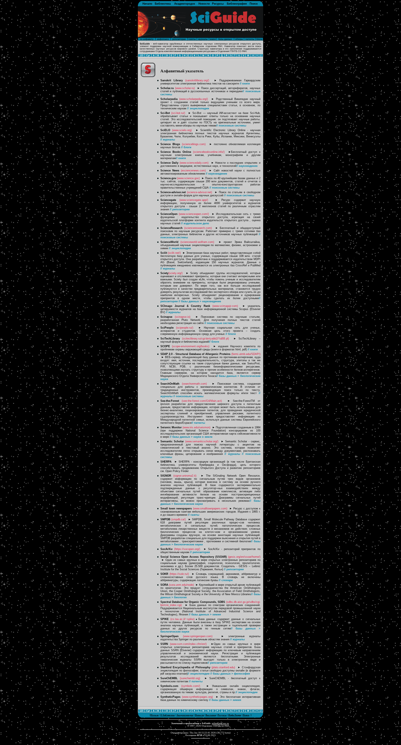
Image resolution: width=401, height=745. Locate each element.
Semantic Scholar (172, 441)
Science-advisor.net (173, 192)
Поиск (254, 3)
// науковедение (247, 165)
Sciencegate (168, 200)
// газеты (193, 514)
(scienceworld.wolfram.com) (197, 242)
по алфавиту (147, 39)
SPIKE (164, 619)
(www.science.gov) (188, 178)
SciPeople (167, 327)
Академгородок (184, 3)
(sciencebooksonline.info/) (209, 151)
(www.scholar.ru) (185, 88)
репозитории (179, 39)
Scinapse (166, 316)
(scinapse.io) (182, 316)
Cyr (148, 55)
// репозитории (180, 209)
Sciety (164, 273)
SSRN (164, 643)
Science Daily (169, 162)
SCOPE (165, 346)
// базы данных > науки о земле (191, 436)
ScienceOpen (169, 214)
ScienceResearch (171, 228)
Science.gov (168, 178)
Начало (147, 3)
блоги (259, 39)
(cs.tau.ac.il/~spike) (182, 619)
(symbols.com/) (190, 686)
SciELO (165, 130)
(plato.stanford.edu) (223, 667)
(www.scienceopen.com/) (194, 214)
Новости (204, 3)
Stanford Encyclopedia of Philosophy (185, 667)
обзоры (239, 39)
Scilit (163, 252)
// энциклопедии (198, 108)
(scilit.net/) (174, 252)
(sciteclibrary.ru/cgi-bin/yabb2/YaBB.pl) (205, 338)
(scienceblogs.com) (194, 144)
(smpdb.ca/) (178, 519)
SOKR (164, 573)
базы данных (225, 39)
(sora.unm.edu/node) (181, 584)
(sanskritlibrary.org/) (197, 80)
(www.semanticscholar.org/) (201, 441)
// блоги (186, 147)
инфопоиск (163, 39)
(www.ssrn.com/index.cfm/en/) (188, 643)
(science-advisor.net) (199, 192)
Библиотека (163, 3)
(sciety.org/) (175, 273)
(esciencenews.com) (193, 170)
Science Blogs (170, 144)
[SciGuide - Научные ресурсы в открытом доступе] (200, 36)
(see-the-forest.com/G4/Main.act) (202, 400)
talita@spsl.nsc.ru (220, 723)
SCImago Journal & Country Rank (185, 305)
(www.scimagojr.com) (225, 305)
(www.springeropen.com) (197, 636)
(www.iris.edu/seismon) (196, 427)
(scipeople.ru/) (184, 327)
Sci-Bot (165, 113)
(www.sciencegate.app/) (193, 200)
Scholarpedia (169, 99)
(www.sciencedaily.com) (194, 162)
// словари (226, 580)
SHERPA (165, 461)
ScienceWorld (169, 242)
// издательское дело (195, 223)
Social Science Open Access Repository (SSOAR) (193, 556)
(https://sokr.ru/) (179, 573)
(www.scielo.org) (182, 130)
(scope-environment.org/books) (190, 346)
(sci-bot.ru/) (178, 113)
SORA (164, 584)
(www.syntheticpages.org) (197, 696)
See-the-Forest (169, 400)
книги (213, 39)
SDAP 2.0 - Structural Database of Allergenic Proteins (195, 354)
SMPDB (165, 519)
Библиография (237, 3)
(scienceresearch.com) (198, 228)
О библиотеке (167, 715)
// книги (245, 83)
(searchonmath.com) (194, 383)
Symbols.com (169, 686)
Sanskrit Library (171, 80)
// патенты (198, 422)
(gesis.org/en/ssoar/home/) (244, 556)
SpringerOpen (169, 636)
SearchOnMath (169, 383)
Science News (169, 170)
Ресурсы (218, 3)
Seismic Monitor (171, 427)
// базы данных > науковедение (200, 301)
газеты (192, 39)
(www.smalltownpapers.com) (210, 508)
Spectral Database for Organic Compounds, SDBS (192, 601)
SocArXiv (166, 549)
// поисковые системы (231, 125)
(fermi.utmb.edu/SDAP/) (245, 354)
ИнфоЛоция (234, 715)
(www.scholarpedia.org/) (193, 99)
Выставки (211, 715)
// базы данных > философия (230, 673)
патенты (249, 39)
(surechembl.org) (190, 678)
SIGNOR (165, 475)
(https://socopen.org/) (187, 549)
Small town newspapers (176, 508)
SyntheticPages (170, 696)
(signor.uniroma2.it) (184, 475)
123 (141, 55)
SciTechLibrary (170, 338)
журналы (203, 39)
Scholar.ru (167, 88)
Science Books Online (175, 151)
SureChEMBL (169, 678)
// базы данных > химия (205, 614)
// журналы (167, 139)
